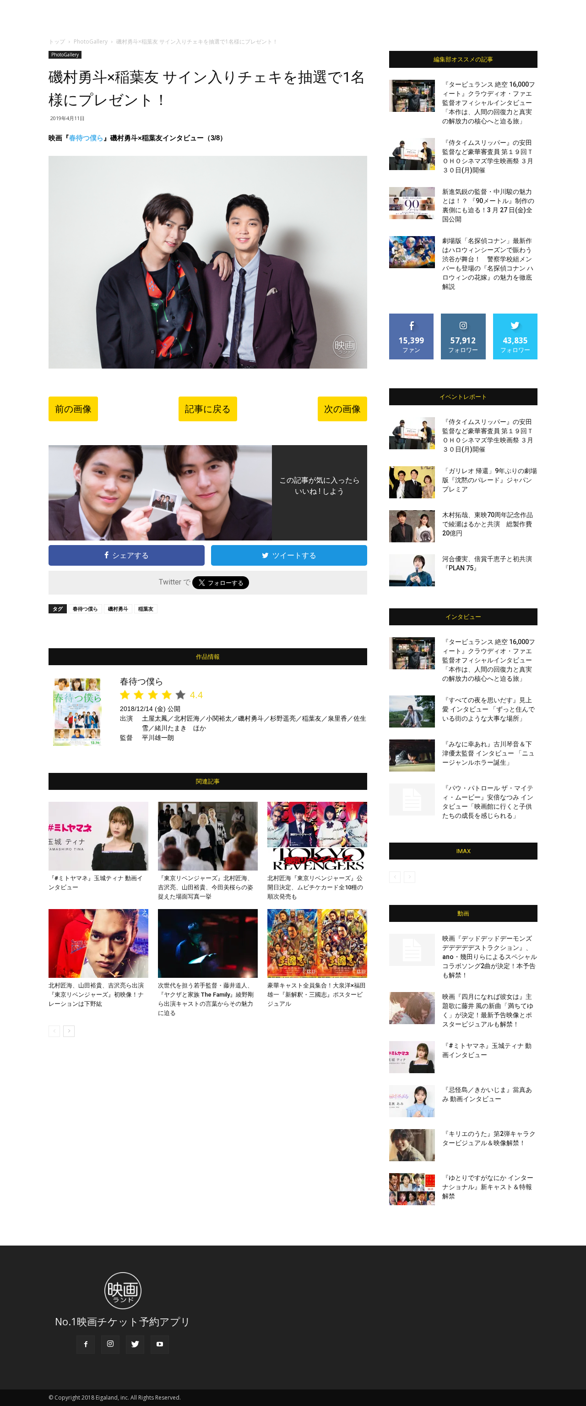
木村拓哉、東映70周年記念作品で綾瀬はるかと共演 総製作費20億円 (487, 524)
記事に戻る (208, 409)
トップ (57, 41)
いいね (411, 317)
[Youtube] (160, 1344)
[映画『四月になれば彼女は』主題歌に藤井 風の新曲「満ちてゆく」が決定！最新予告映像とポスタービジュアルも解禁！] (412, 1008)
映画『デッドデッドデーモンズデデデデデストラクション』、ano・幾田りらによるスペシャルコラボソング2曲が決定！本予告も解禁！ (489, 957)
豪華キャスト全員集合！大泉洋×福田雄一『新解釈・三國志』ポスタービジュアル (316, 994)
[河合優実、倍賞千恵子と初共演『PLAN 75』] (412, 570)
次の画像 (342, 409)
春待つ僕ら (86, 138)
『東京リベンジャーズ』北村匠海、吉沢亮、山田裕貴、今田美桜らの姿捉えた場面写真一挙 (205, 887)
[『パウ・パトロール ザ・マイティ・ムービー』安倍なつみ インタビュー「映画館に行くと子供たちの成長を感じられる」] (412, 799)
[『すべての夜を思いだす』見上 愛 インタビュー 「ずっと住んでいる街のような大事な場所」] (412, 711)
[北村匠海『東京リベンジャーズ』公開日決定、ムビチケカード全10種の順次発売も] (317, 836)
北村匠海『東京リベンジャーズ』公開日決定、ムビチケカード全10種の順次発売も (315, 887)
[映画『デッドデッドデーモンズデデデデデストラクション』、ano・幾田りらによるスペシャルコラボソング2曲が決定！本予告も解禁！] (412, 950)
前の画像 (73, 409)
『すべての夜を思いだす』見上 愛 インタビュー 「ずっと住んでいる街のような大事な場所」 (488, 709)
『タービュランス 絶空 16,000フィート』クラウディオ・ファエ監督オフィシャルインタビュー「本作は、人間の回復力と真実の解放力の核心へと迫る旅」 (488, 103)
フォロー (463, 317)
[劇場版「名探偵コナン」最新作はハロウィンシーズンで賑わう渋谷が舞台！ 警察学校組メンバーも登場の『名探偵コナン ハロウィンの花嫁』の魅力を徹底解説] (412, 252)
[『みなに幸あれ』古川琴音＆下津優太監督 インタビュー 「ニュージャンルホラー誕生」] (412, 755)
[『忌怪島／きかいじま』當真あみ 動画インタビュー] (412, 1101)
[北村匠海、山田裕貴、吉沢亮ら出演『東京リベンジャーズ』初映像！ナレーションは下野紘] (98, 943)
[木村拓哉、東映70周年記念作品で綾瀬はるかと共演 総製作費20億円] (412, 526)
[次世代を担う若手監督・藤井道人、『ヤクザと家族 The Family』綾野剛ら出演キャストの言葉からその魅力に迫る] (208, 943)
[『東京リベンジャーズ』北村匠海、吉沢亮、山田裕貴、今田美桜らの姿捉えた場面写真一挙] (208, 836)
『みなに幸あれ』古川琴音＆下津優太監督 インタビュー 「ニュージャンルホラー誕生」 (488, 753)
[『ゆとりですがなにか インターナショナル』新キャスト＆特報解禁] (412, 1189)
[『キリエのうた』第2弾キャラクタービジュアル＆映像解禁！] (412, 1145)
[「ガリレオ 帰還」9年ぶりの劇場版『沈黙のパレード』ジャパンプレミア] (412, 482)
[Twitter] (135, 1344)
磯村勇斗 (118, 608)
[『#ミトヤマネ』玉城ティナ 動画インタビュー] (98, 836)
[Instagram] (110, 1344)
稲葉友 (145, 608)
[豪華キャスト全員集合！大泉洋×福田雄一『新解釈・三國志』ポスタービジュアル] (317, 943)
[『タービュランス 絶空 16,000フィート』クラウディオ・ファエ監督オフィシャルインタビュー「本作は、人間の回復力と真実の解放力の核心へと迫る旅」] (412, 96)
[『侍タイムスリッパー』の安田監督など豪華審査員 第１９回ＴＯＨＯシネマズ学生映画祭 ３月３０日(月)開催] (412, 154)
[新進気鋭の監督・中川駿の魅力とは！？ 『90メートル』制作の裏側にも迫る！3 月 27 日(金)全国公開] (412, 203)
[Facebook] (85, 1344)
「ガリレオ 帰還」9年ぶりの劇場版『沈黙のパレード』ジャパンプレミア (489, 480)
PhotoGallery (91, 41)
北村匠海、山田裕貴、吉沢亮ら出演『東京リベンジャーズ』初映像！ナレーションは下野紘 (96, 994)
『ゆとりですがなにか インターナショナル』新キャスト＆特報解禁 (487, 1187)
